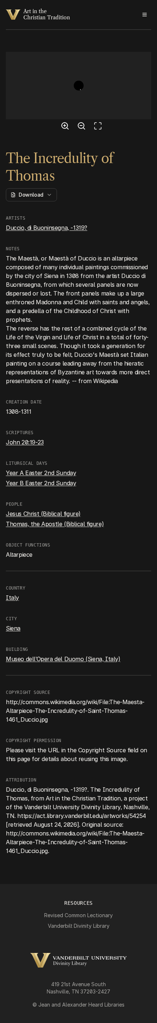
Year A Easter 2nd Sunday (41, 472)
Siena (13, 628)
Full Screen (100, 127)
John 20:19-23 (25, 442)
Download (31, 195)
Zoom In (66, 127)
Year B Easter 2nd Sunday (41, 483)
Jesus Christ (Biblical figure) (43, 513)
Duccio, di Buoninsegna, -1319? (46, 227)
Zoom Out (82, 127)
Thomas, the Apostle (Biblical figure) (55, 524)
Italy (12, 597)
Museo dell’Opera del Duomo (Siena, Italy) (63, 659)
